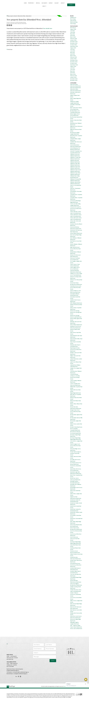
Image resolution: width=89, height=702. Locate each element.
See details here (47, 28)
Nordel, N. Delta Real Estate (76, 427)
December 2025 (73, 41)
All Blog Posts (73, 17)
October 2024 (73, 63)
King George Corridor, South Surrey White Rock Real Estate (75, 349)
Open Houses (73, 20)
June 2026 (72, 32)
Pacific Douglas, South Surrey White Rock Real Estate (75, 445)
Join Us (62, 3)
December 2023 (73, 79)
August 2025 (73, 48)
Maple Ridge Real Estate (75, 393)
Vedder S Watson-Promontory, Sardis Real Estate (75, 594)
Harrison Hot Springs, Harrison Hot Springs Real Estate (75, 312)
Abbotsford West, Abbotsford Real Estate (18, 23)
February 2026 (73, 38)
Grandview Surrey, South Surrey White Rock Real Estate (75, 287)
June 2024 (72, 69)
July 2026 (72, 30)
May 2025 (72, 52)
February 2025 (73, 57)
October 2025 (73, 44)
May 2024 (72, 71)
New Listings (73, 19)
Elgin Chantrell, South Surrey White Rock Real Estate (75, 249)
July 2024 (72, 68)
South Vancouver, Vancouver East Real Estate (74, 538)
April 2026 (72, 35)
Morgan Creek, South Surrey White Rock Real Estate (75, 411)
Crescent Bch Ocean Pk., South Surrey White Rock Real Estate (75, 208)
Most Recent (73, 27)
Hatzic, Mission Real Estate (76, 324)
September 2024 (74, 65)
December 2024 (73, 60)
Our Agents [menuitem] (44, 3)
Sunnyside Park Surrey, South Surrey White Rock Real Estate (75, 565)
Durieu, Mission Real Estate (76, 233)
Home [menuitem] (25, 3)
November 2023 (73, 80)
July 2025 (72, 49)
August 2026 (73, 29)
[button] (71, 5)
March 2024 (73, 74)
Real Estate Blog (73, 22)
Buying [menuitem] (50, 3)
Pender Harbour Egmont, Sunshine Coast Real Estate (75, 453)
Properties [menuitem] (31, 3)
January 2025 (73, 58)
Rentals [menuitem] (38, 3)
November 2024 (73, 61)
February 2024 (73, 75)
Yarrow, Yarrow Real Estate (76, 628)
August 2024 (73, 66)
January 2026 (73, 40)
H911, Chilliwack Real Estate (76, 303)
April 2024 (72, 72)
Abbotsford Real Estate (75, 87)
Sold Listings (73, 23)
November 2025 (73, 43)
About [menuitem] (44, 6)
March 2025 (73, 55)
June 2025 (72, 51)
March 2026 (73, 37)
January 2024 (73, 77)
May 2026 (72, 34)
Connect (71, 4)
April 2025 (72, 54)
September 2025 (74, 46)
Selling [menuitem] (56, 3)
